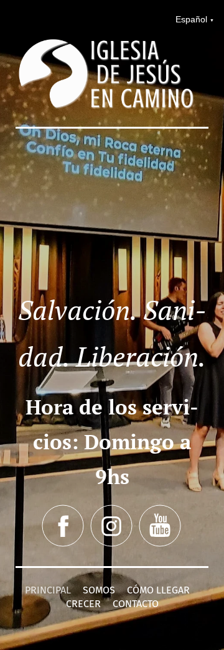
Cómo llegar (158, 590)
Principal (48, 590)
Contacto (136, 604)
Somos (99, 590)
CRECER (83, 604)
